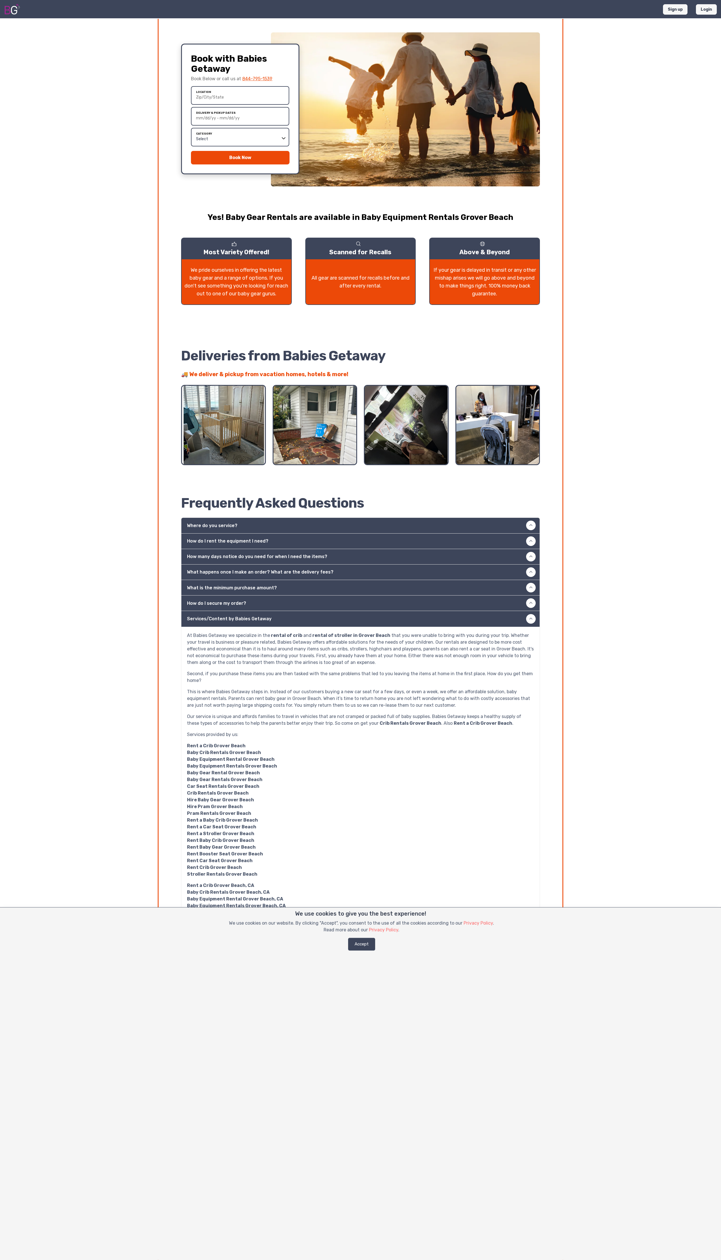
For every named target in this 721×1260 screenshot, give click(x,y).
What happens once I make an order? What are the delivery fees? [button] (260, 572)
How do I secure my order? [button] (216, 603)
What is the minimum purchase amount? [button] (232, 587)
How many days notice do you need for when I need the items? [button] (257, 556)
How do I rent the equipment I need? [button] (227, 541)
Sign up (675, 9)
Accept (362, 944)
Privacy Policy (478, 923)
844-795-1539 (257, 78)
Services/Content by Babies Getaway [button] (229, 618)
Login (706, 9)
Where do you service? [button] (212, 525)
